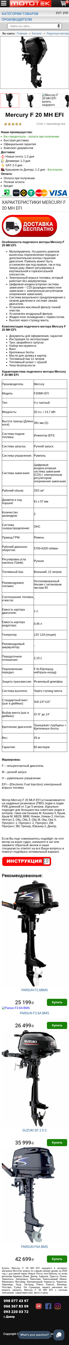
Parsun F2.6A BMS (34, 1013)
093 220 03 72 (16, 1311)
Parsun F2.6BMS (34, 990)
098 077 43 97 (16, 1300)
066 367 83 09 (16, 1306)
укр (65, 12)
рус (59, 12)
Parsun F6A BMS (34, 1246)
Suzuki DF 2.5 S (34, 1130)
